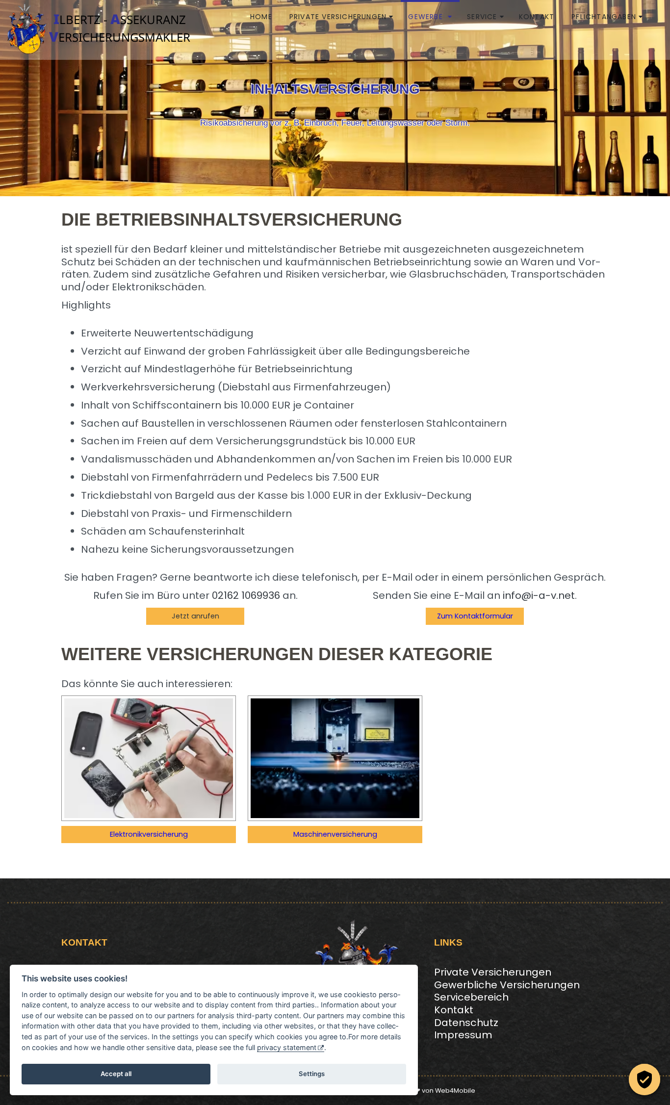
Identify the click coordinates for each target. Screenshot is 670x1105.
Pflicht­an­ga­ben (603, 17)
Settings (312, 1074)
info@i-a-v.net (539, 595)
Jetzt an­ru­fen (195, 616)
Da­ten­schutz (466, 1022)
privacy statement (286, 1047)
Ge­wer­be (426, 17)
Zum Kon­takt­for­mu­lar (475, 616)
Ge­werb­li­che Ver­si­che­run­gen (507, 985)
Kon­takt (536, 17)
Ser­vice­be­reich (471, 997)
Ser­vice (482, 17)
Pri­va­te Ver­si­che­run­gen (338, 17)
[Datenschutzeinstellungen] (644, 1079)
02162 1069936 (246, 595)
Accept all (116, 1074)
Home (261, 17)
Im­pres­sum (463, 1035)
